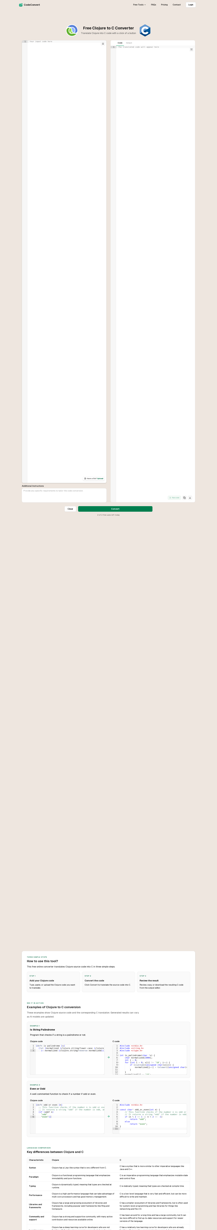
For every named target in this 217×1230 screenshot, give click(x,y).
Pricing (164, 5)
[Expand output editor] (191, 49)
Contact (177, 5)
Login (190, 5)
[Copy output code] (184, 498)
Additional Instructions (33, 486)
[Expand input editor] (103, 44)
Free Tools (138, 5)
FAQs (153, 5)
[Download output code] (190, 498)
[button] (118, 1055)
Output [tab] (129, 43)
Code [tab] (120, 43)
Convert (115, 509)
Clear (70, 509)
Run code (175, 498)
